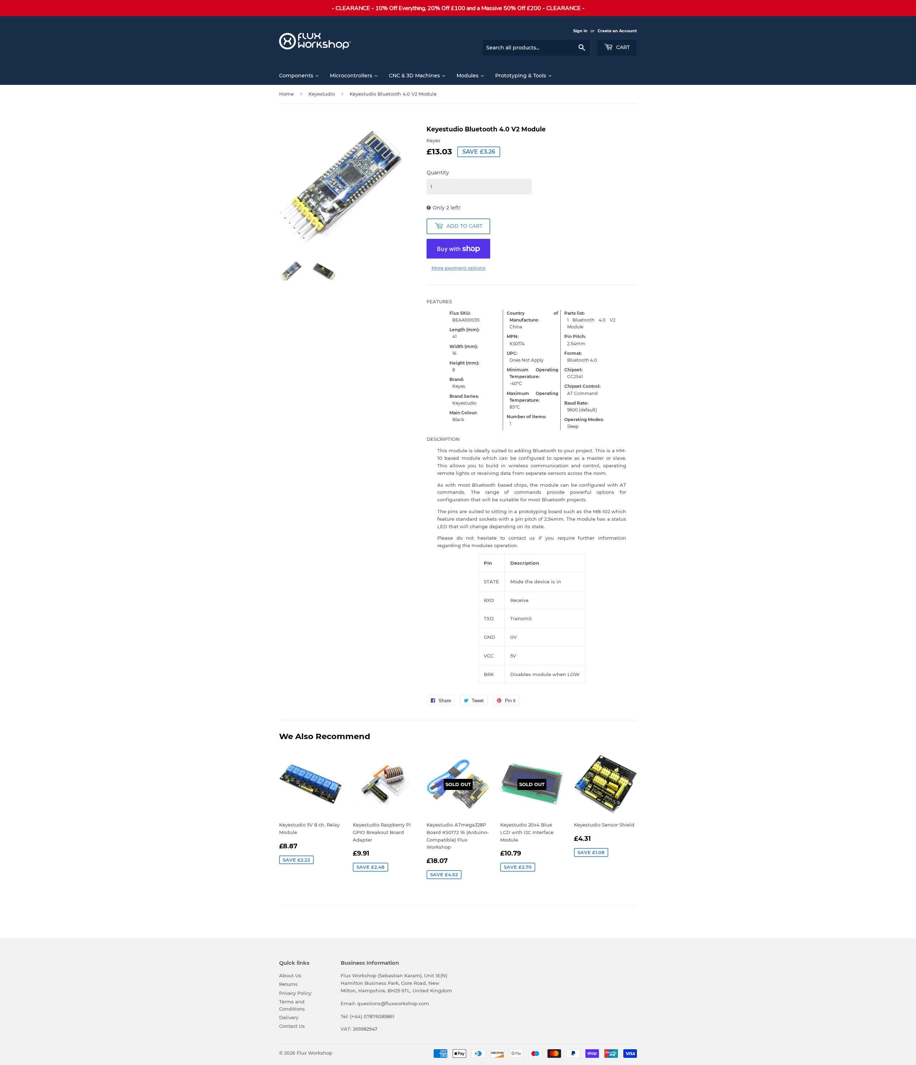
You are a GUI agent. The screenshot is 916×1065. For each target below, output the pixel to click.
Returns (288, 984)
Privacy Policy (295, 993)
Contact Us (292, 1026)
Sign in (580, 30)
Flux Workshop (314, 1053)
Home (286, 94)
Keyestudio (321, 94)
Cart (622, 47)
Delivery (288, 1017)
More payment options (459, 268)
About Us (290, 975)
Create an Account (617, 30)
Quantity (438, 172)
